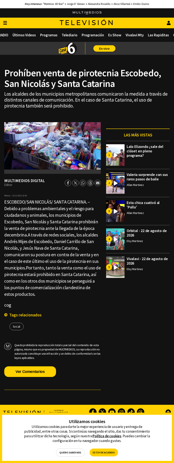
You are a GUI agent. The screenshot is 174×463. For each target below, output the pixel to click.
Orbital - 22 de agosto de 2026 (147, 233)
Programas (49, 35)
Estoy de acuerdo (104, 452)
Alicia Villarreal (122, 4)
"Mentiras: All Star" (53, 4)
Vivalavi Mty (135, 35)
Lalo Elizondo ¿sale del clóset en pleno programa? (145, 151)
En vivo (104, 48)
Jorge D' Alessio (76, 4)
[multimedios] (87, 13)
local (16, 326)
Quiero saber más (70, 452)
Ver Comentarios (30, 372)
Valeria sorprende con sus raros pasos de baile (147, 176)
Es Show (114, 35)
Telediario (69, 35)
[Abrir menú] (5, 23)
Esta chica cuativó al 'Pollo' (143, 205)
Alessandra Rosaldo (99, 4)
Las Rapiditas (158, 35)
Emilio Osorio (141, 4)
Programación (93, 35)
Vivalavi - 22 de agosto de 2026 (147, 261)
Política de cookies (107, 436)
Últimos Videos (24, 35)
